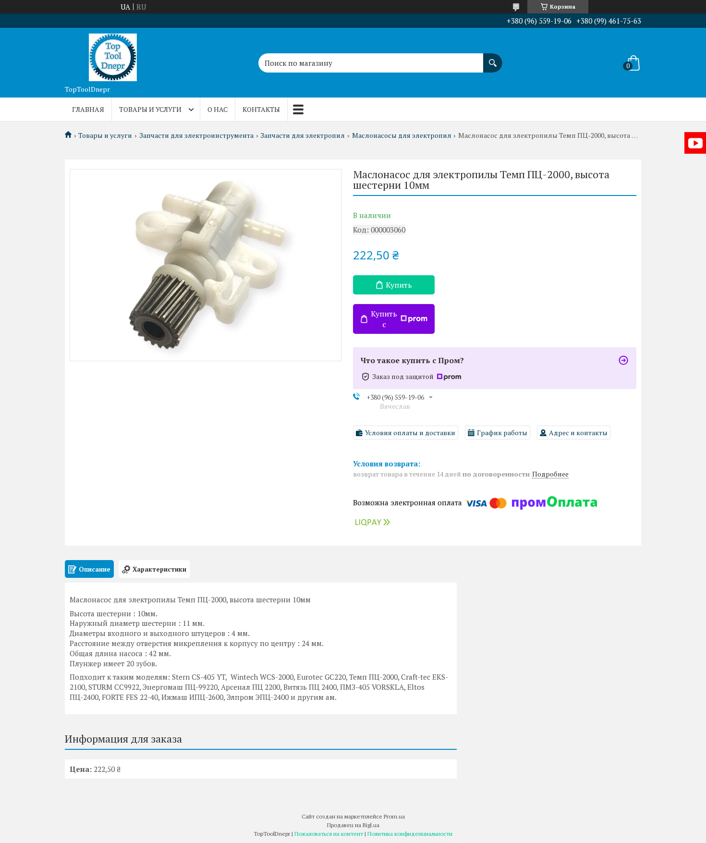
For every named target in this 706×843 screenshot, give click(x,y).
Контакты (261, 109)
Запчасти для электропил (302, 135)
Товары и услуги (150, 109)
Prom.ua (394, 816)
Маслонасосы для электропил (401, 135)
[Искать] (492, 58)
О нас (217, 109)
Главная (88, 109)
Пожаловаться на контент (328, 833)
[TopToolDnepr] (113, 54)
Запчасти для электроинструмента (196, 135)
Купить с (384, 319)
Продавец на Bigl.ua (353, 825)
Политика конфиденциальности (409, 833)
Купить (399, 285)
